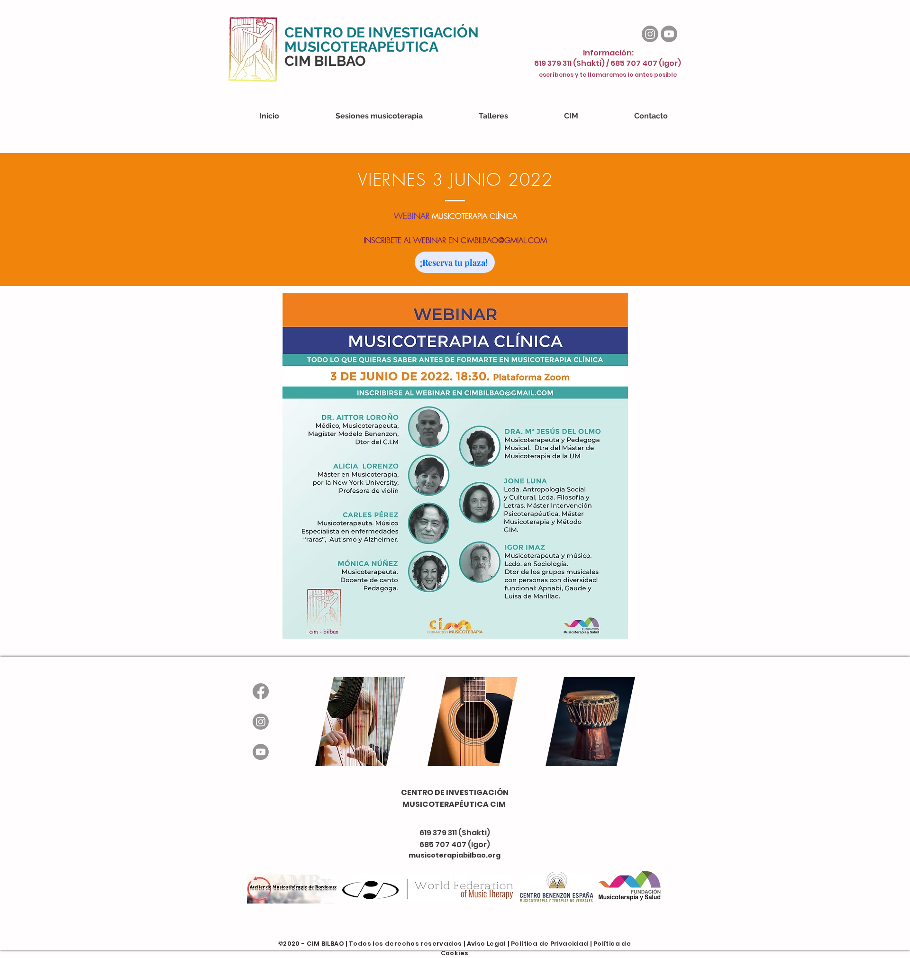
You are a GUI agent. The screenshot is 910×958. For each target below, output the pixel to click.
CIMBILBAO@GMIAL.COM (504, 240)
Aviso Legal (486, 943)
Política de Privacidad (550, 943)
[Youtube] (669, 34)
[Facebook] (261, 691)
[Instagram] (650, 34)
